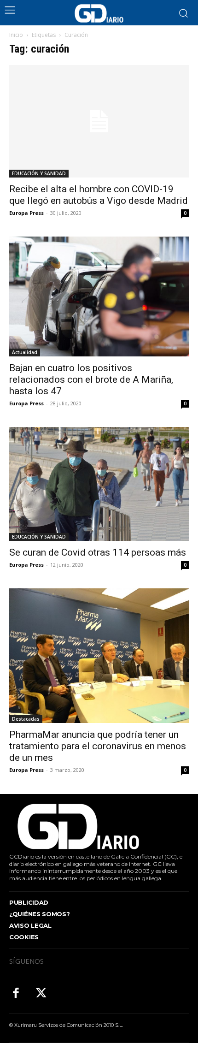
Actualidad (24, 352)
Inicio (16, 35)
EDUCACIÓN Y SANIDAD (39, 173)
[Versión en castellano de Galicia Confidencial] (99, 13)
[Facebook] (16, 994)
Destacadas (26, 719)
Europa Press (26, 212)
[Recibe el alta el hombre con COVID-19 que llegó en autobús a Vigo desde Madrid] (99, 121)
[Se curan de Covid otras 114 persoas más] (99, 483)
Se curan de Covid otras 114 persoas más (97, 552)
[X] (41, 994)
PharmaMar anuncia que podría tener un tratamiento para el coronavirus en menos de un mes (97, 746)
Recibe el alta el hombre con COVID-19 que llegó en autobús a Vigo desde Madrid (98, 195)
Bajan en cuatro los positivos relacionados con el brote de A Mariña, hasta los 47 (91, 379)
